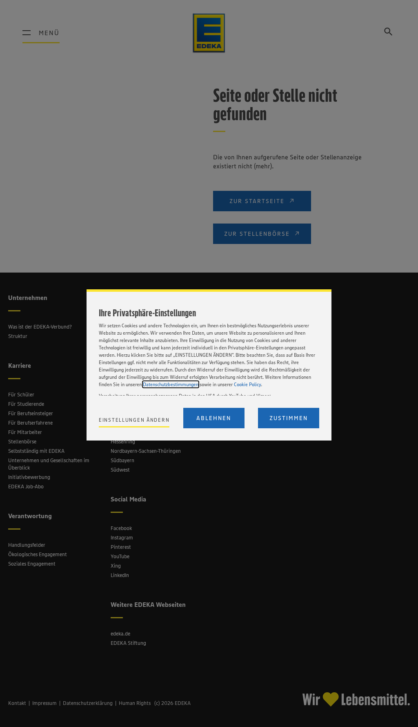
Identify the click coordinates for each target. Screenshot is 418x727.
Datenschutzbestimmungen (170, 384)
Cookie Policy (247, 384)
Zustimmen (288, 418)
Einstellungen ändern (134, 420)
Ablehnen (213, 418)
